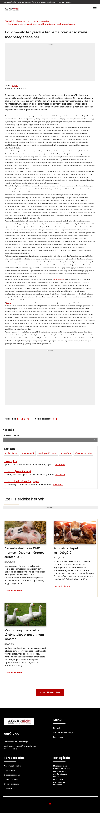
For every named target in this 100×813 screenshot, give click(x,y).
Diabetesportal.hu (12, 775)
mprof (15, 85)
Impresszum (58, 737)
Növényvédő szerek (47, 453)
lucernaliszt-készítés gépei (21, 481)
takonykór (10, 461)
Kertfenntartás (59, 771)
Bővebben (60, 464)
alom (62, 297)
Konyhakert (58, 784)
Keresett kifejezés (11, 435)
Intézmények (11, 453)
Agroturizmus (59, 782)
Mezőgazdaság (60, 766)
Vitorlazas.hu (9, 788)
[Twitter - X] (24, 418)
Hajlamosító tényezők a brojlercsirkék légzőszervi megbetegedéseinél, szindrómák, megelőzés (38, 2)
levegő (8, 303)
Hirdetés (50, 45)
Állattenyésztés (22, 21)
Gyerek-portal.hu (11, 784)
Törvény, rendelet (83, 453)
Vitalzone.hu (9, 770)
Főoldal (8, 21)
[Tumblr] (28, 418)
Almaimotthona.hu (12, 766)
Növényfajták (28, 453)
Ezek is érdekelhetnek (24, 499)
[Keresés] (95, 439)
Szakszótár (66, 453)
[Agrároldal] (12, 9)
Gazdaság (58, 779)
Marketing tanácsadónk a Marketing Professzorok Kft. (20, 747)
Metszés (56, 776)
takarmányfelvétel (58, 279)
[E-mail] (21, 418)
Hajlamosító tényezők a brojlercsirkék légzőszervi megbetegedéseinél (41, 24)
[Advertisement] (50, 63)
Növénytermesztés (61, 768)
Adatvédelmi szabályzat (64, 732)
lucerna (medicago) (17, 471)
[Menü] (95, 9)
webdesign (23, 741)
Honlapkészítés (10, 741)
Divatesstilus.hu (11, 779)
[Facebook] (18, 418)
